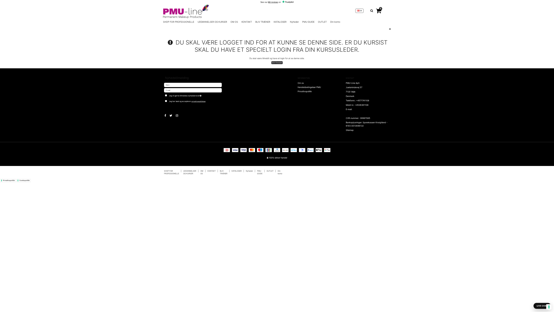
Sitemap (350, 130)
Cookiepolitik (24, 180)
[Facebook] (166, 115)
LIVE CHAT (542, 306)
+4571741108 (362, 100)
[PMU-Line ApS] (257, 10)
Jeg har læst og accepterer (187, 101)
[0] (378, 12)
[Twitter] (172, 115)
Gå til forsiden (277, 63)
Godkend (171, 107)
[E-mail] (193, 90)
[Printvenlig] (390, 29)
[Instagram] (178, 115)
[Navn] (193, 84)
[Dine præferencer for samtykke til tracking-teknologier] (549, 307)
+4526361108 (361, 105)
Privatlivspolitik (9, 180)
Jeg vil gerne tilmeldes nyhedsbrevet (196, 95)
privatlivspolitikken (198, 101)
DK (360, 11)
